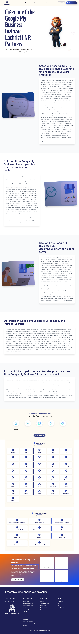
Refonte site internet (28, 621)
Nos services (33, 2)
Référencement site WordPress (30, 614)
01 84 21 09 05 (62, 2)
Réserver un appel (72, 2)
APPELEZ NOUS (40, 435)
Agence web (26, 601)
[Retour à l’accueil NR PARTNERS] (7, 3)
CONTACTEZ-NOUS (18, 579)
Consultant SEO (26, 609)
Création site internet (28, 603)
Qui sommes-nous (44, 603)
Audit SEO (25, 612)
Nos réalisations (44, 607)
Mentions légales (33, 630)
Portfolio (27, 2)
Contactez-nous (41, 2)
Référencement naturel (28, 605)
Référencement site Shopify (29, 616)
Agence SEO (26, 607)
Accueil (22, 2)
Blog (47, 2)
